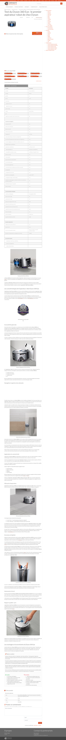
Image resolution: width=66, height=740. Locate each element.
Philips (39, 0)
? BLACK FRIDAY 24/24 (43, 6)
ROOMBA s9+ (30, 298)
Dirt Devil (49, 37)
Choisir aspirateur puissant (52, 44)
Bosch (29, 0)
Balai (49, 0)
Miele (32, 0)
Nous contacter (36, 733)
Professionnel (50, 27)
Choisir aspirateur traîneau (52, 47)
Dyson (18, 0)
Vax (48, 41)
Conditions (39, 725)
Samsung (19, 539)
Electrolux (25, 0)
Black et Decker (50, 39)
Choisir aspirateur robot (52, 49)
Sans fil (59, 0)
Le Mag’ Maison (36, 734)
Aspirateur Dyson (14, 9)
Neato (24, 475)
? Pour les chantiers (18, 6)
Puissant (49, 12)
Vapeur (49, 22)
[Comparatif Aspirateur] (10, 3)
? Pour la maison (9, 6)
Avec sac (52, 0)
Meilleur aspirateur (7, 9)
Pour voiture (50, 25)
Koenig (43, 0)
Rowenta (22, 0)
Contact (5, 734)
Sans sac (46, 0)
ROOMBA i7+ (21, 298)
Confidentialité (35, 725)
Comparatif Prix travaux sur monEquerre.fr (41, 735)
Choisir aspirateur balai (52, 46)
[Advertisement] (23, 44)
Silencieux (49, 14)
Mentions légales (7, 733)
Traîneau (49, 19)
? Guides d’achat (34, 6)
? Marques (27, 6)
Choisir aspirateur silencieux (53, 45)
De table (49, 21)
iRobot (28, 475)
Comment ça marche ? (13, 0)
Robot (56, 0)
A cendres (49, 24)
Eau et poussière (50, 29)
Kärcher (36, 0)
